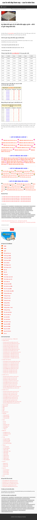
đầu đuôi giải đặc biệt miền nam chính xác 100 (11, 387)
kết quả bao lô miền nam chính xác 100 (10, 379)
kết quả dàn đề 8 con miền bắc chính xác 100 (11, 356)
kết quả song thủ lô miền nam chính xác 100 (10, 376)
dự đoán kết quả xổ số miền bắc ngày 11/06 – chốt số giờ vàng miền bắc (16, 201)
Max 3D (5, 269)
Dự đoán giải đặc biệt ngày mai (22, 214)
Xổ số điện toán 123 (8, 279)
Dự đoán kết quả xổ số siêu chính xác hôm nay (19, 507)
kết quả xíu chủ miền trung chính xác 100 (10, 392)
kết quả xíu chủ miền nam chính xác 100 (10, 377)
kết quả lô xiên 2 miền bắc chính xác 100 (10, 370)
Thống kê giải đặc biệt (15, 217)
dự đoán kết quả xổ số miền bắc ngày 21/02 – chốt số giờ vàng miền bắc (14, 220)
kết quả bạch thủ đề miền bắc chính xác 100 (10, 347)
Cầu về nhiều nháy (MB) (9, 291)
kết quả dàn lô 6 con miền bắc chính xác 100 (10, 365)
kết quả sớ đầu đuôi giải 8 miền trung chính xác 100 (12, 401)
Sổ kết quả (4, 413)
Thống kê (6, 274)
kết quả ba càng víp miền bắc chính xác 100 (10, 346)
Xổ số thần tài (7, 281)
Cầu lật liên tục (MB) (8, 286)
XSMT (5, 250)
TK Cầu (3, 437)
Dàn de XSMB (17, 213)
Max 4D (5, 272)
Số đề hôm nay (5, 406)
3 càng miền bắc (11, 206)
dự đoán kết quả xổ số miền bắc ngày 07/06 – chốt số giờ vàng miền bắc (16, 198)
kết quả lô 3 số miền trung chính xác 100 (10, 400)
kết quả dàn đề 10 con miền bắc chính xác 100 (11, 357)
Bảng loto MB (5, 466)
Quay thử (4, 467)
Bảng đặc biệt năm (31, 500)
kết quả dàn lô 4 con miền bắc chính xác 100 (10, 364)
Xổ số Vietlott (5, 427)
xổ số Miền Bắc (15, 53)
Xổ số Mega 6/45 (7, 265)
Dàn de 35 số (18, 504)
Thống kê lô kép (7, 300)
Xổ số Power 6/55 (7, 267)
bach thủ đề (12, 207)
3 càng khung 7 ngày (5, 206)
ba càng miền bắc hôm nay (6, 207)
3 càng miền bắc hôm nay (18, 206)
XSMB (5, 246)
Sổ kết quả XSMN (7, 258)
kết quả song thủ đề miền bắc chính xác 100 (10, 345)
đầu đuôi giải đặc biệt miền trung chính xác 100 (11, 402)
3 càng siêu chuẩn (26, 206)
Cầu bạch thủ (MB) (7, 283)
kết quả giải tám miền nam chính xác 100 (10, 383)
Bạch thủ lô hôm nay (28, 207)
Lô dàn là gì (9, 216)
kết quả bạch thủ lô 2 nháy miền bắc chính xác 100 (12, 352)
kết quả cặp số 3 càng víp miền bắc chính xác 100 (11, 361)
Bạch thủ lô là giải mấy (26, 498)
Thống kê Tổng (7, 309)
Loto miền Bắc (7, 317)
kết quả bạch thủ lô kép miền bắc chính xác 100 (11, 349)
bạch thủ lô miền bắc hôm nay (12, 500)
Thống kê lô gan (7, 295)
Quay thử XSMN (7, 326)
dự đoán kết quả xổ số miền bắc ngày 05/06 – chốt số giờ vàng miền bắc (16, 196)
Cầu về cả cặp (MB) (8, 288)
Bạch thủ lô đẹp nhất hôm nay (20, 207)
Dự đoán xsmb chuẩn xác (6, 359)
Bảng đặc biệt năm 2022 (5, 210)
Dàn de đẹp (13, 213)
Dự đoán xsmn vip (5, 374)
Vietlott (3, 419)
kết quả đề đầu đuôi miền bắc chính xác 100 (10, 368)
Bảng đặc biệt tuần (13, 210)
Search (12, 229)
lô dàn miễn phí (13, 216)
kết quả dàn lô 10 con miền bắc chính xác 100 (11, 362)
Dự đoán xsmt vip (5, 389)
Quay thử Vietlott (7, 331)
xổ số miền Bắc (11, 33)
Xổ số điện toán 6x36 (8, 276)
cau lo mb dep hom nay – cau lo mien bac (18, 2)
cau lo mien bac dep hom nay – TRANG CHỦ (9, 338)
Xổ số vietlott (6, 262)
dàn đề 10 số (22, 213)
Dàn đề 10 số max (27, 213)
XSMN (5, 248)
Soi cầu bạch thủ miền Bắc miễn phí (28, 216)
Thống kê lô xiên (7, 298)
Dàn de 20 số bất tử (13, 504)
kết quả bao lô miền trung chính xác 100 (10, 394)
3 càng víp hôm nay (32, 206)
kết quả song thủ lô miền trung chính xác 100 (11, 391)
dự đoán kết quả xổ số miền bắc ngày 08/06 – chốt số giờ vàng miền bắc (16, 199)
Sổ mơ (5, 333)
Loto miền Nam (7, 319)
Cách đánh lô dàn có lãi (29, 210)
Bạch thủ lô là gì (4, 500)
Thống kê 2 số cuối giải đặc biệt (7, 217)
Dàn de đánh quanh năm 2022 (6, 213)
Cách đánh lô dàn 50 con (21, 210)
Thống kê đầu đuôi (8, 293)
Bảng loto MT (5, 463)
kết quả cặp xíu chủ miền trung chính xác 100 (11, 395)
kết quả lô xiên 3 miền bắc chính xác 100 (10, 371)
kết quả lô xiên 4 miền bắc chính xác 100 (10, 372)
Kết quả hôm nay (7, 253)
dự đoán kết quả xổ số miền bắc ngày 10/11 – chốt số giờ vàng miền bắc (22, 222)
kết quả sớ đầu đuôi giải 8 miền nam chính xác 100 (12, 386)
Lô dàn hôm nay (4, 216)
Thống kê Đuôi (7, 305)
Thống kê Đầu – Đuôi (8, 307)
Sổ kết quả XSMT (7, 260)
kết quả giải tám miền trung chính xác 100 (10, 398)
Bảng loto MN (5, 464)
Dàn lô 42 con (9, 214)
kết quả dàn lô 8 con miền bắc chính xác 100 (10, 367)
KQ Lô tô (3, 461)
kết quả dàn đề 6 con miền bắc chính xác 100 (11, 354)
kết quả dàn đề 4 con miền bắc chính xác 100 (11, 353)
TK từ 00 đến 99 (7, 314)
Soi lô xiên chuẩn (4, 510)
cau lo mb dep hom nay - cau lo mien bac (12, 22)
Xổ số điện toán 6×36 (7, 433)
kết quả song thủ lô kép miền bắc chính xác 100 (11, 343)
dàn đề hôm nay (4, 214)
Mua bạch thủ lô (19, 216)
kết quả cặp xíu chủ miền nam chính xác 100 (10, 380)
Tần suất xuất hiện (8, 312)
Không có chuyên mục (31, 214)
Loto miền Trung (7, 321)
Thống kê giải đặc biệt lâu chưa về (25, 217)
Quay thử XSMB (7, 324)
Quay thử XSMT (7, 328)
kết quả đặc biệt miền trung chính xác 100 (10, 397)
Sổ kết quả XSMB (7, 255)
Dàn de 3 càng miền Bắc (5, 504)
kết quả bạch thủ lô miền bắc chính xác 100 (10, 350)
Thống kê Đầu (7, 302)
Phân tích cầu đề (5, 404)
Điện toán (4, 430)
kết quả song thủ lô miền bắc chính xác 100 (10, 342)
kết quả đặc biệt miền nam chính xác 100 (10, 382)
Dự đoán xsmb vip (5, 340)
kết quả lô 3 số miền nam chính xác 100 (10, 385)
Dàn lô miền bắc (14, 214)
